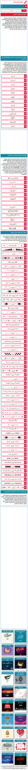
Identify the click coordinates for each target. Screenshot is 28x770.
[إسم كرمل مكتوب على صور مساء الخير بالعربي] (20, 724)
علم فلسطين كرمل (7, 673)
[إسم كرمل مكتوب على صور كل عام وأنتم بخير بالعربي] (20, 764)
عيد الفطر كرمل (20, 658)
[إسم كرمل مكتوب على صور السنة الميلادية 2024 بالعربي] (7, 711)
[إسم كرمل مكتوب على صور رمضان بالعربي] (7, 655)
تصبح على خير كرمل (7, 753)
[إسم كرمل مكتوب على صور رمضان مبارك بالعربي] (20, 655)
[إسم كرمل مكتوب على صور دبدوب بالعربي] (7, 724)
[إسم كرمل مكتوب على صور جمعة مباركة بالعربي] (7, 641)
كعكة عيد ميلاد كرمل (7, 727)
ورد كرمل (20, 687)
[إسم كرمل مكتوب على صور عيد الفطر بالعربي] (20, 668)
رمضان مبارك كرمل (20, 645)
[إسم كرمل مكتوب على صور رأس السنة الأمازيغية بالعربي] (20, 684)
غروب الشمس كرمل (7, 687)
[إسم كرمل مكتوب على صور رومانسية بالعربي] (20, 750)
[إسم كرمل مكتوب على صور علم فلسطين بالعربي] (7, 682)
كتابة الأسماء (18, 2)
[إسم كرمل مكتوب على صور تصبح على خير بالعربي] (7, 763)
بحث (24, 10)
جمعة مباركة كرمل (7, 631)
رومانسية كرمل (20, 740)
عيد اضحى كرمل (7, 740)
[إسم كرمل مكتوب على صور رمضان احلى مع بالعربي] (20, 710)
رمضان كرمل (7, 645)
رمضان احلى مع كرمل (20, 700)
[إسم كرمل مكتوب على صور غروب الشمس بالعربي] (7, 697)
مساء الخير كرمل (20, 714)
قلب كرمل (20, 727)
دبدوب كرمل (7, 714)
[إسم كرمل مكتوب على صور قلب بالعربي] (20, 737)
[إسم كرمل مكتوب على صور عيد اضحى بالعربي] (7, 750)
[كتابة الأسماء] (25, 6)
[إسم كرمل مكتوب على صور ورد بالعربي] (20, 697)
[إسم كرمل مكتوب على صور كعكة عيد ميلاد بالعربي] (7, 737)
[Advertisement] (14, 42)
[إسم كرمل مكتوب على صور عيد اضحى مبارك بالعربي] (20, 642)
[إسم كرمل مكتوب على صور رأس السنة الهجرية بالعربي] (7, 669)
